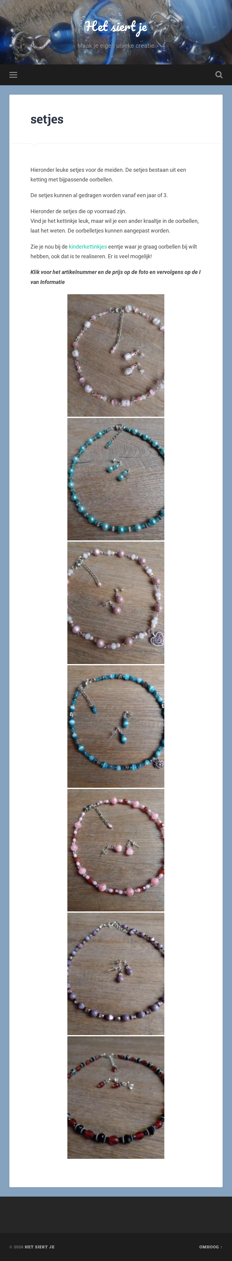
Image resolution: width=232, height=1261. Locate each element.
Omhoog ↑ (211, 1246)
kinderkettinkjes (88, 246)
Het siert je (116, 26)
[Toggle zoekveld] (219, 74)
